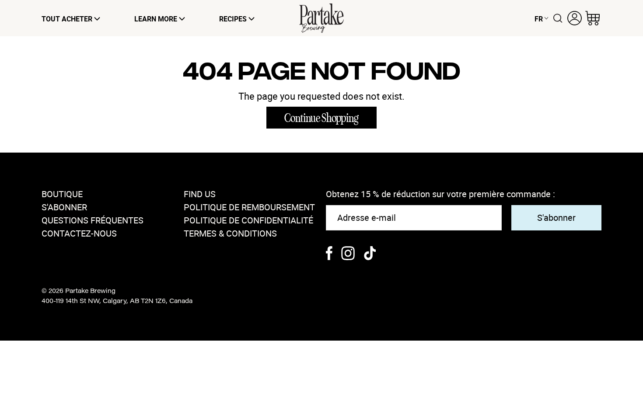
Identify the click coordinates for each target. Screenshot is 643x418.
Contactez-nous (79, 233)
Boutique (62, 194)
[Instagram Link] (348, 254)
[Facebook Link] (329, 254)
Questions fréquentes (92, 220)
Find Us (200, 194)
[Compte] (575, 18)
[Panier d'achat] (592, 18)
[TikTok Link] (370, 254)
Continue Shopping (321, 118)
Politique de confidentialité (248, 220)
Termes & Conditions (230, 233)
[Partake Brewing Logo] (321, 18)
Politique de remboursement (249, 207)
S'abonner (64, 207)
